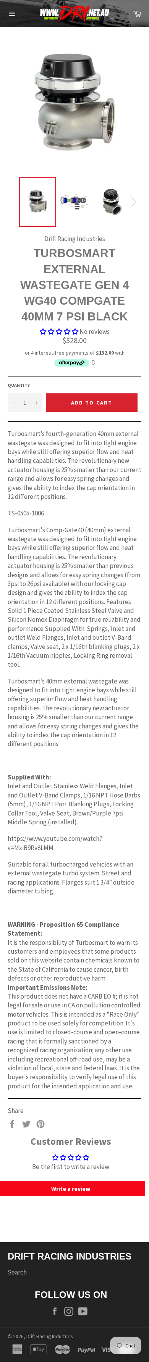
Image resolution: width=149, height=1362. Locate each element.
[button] (59, 331)
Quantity (19, 385)
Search (17, 1272)
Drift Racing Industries (49, 1336)
